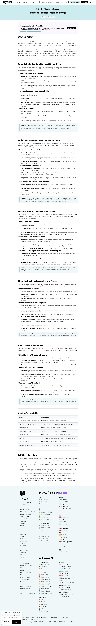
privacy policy (5, 615)
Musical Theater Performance (48, 9)
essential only (6, 622)
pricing (33, 2)
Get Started (71, 28)
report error (51, 16)
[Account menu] (90, 2)
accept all (16, 622)
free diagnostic (75, 2)
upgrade (85, 2)
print (44, 16)
